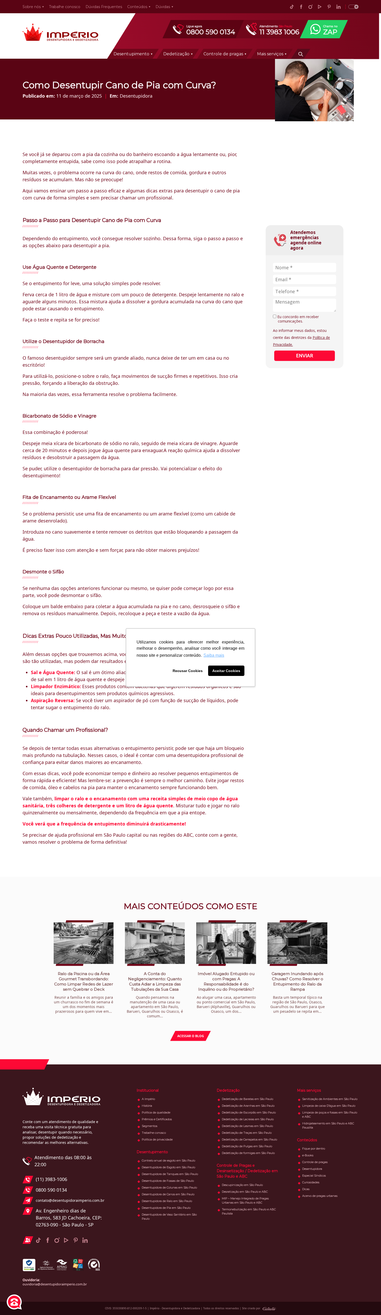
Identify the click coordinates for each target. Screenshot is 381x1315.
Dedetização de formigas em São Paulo (248, 1153)
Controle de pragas (223, 53)
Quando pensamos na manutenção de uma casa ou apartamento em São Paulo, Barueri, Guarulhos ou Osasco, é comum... (155, 994)
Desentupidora (136, 96)
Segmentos (149, 1126)
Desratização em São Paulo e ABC (245, 1191)
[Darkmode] (351, 6)
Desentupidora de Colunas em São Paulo (169, 1187)
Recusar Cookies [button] (188, 671)
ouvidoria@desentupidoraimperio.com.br (55, 1284)
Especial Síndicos (314, 1175)
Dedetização (176, 53)
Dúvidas (163, 7)
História (147, 1106)
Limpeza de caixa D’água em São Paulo (328, 1106)
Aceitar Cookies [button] (226, 671)
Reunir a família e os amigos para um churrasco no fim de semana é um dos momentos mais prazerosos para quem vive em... (83, 992)
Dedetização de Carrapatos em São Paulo (249, 1139)
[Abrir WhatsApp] (368, 1302)
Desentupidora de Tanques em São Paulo (170, 1174)
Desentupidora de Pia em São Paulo (166, 1208)
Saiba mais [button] (213, 655)
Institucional (148, 1090)
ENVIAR (304, 355)
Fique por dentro (313, 1148)
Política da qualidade (156, 1112)
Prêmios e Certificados (157, 1119)
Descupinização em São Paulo (242, 1185)
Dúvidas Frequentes (104, 7)
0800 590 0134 (51, 1190)
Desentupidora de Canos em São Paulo (168, 1194)
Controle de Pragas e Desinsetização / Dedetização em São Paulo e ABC (247, 1171)
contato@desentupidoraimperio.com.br (69, 1200)
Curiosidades (310, 1182)
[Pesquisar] (300, 54)
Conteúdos (137, 7)
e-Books (307, 1155)
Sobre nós (32, 7)
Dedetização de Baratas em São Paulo (247, 1099)
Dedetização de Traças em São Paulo (247, 1133)
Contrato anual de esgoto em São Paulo (168, 1160)
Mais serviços (270, 53)
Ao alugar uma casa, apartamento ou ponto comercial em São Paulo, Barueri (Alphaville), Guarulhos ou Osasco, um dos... (226, 992)
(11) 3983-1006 (51, 1179)
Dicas (305, 1189)
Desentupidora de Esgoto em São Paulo (168, 1167)
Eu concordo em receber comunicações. (297, 319)
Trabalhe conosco (64, 7)
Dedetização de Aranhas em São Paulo (248, 1106)
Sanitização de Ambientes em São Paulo (329, 1099)
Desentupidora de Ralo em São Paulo (167, 1201)
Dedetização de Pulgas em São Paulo (247, 1146)
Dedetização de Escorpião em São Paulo (249, 1112)
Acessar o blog (190, 1036)
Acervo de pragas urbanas (319, 1196)
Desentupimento (131, 53)
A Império (148, 1099)
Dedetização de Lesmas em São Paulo (247, 1126)
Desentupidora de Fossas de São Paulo (168, 1181)
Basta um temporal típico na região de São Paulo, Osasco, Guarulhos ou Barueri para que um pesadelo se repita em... (297, 992)
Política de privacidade (157, 1139)
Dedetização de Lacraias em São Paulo (248, 1119)
